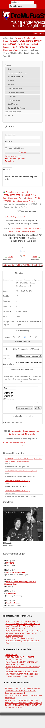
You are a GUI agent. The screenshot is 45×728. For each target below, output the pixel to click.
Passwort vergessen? (13, 156)
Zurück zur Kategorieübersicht (14, 217)
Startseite (18, 38)
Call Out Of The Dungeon (17, 108)
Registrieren (9, 161)
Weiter (35, 257)
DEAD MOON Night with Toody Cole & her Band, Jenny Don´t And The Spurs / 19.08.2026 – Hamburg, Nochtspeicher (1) (23, 690)
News (10, 69)
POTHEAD (10, 563)
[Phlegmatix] (23, 540)
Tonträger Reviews (15, 89)
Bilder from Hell (29, 38)
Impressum (9, 116)
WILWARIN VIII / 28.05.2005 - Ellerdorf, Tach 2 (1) (23, 703)
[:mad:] (7, 396)
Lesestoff (12, 96)
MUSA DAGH (11, 593)
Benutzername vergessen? (14, 159)
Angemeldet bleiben (16, 148)
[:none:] (5, 396)
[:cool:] (7, 393)
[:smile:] (5, 393)
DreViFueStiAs (13, 104)
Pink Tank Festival (13, 603)
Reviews (11, 85)
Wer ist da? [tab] (7, 169)
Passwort (8, 141)
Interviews (11, 81)
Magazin (8, 65)
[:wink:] (12, 393)
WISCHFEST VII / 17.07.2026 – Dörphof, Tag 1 (17, 481)
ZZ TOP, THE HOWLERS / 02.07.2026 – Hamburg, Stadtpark (21, 471)
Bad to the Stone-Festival (16, 572)
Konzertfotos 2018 (10, 41)
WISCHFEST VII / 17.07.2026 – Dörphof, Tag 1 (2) (23, 700)
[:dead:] (12, 396)
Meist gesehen (30, 231)
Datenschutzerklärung (13, 112)
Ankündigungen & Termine (17, 73)
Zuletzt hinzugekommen (31, 228)
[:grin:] (9, 393)
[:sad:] (9, 396)
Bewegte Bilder (14, 100)
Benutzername (10, 135)
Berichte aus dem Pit (15, 77)
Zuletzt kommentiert (16, 231)
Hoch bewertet (16, 228)
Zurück (10, 257)
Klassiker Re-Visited (16, 92)
